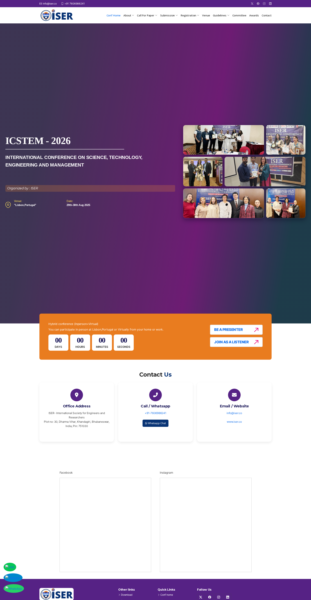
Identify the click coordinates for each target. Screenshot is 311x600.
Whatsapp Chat (156, 423)
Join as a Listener (231, 342)
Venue (206, 15)
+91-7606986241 (155, 413)
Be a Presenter (228, 329)
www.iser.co (234, 421)
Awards (254, 15)
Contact (267, 15)
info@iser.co (234, 413)
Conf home (166, 595)
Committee (239, 15)
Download (126, 595)
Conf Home (114, 15)
